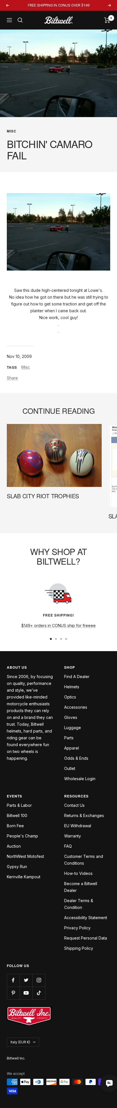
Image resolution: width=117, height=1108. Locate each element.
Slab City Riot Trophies (43, 496)
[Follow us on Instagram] (38, 980)
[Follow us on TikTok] (38, 993)
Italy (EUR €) (20, 1042)
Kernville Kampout (23, 876)
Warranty (72, 835)
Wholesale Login (79, 778)
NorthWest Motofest (25, 856)
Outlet (69, 768)
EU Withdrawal (77, 825)
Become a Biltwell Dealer (80, 887)
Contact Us (74, 805)
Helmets (71, 686)
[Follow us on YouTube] (26, 993)
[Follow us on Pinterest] (13, 993)
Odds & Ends (76, 758)
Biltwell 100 (17, 815)
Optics (70, 697)
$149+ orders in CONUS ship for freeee (58, 625)
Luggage (72, 727)
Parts (69, 737)
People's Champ (22, 835)
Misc (11, 131)
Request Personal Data (85, 938)
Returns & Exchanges (84, 815)
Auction (14, 846)
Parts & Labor (19, 805)
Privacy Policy (77, 927)
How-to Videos (78, 873)
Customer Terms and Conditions (83, 860)
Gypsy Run (17, 866)
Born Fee (15, 825)
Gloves (70, 717)
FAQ (68, 846)
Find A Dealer (76, 676)
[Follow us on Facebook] (13, 980)
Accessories (75, 707)
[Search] (20, 20)
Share (12, 377)
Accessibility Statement (85, 917)
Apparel (71, 748)
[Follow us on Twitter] (26, 980)
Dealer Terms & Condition (78, 904)
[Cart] (107, 20)
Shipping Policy (78, 948)
